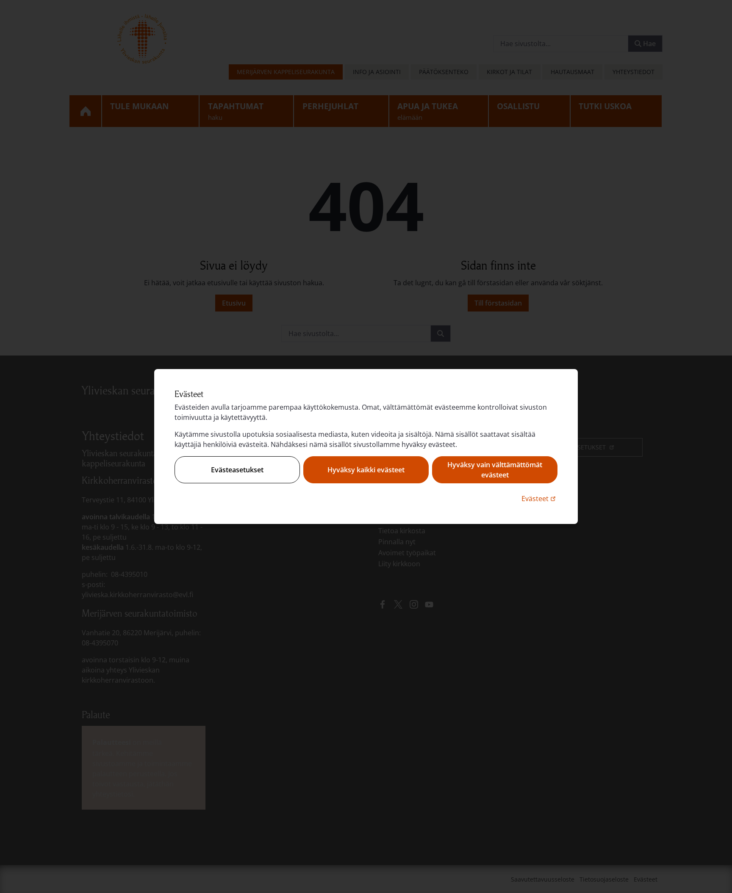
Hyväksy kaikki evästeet (366, 469)
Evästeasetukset (237, 469)
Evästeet (539, 498)
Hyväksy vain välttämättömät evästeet (494, 470)
